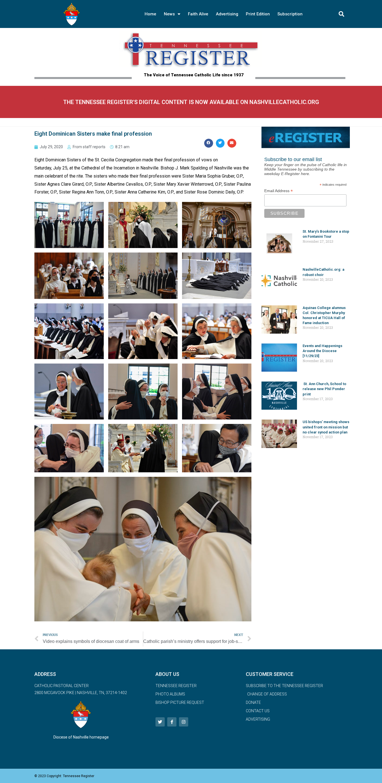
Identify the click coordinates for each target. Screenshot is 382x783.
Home (150, 13)
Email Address (278, 191)
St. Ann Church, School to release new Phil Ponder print (324, 389)
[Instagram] (183, 722)
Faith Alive (198, 13)
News (169, 13)
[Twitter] (160, 722)
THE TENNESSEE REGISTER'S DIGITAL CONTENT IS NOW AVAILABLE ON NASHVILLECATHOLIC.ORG (191, 102)
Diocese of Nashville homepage (81, 737)
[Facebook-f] (171, 722)
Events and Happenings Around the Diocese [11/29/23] (322, 351)
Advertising (227, 13)
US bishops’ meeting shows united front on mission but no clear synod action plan (326, 427)
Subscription (290, 13)
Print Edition (258, 13)
